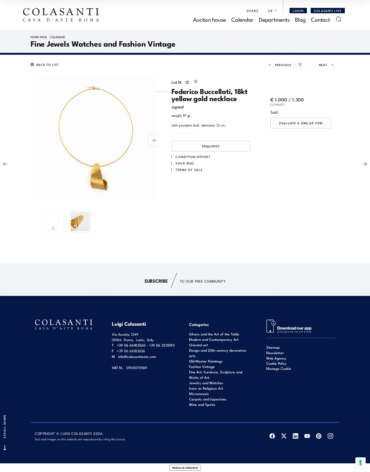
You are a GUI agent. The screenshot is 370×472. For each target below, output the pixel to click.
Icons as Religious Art (206, 388)
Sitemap (273, 347)
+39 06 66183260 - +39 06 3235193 (145, 345)
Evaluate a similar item (301, 123)
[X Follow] (284, 436)
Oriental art (198, 344)
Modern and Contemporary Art (214, 339)
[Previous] (5, 164)
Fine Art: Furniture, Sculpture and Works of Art (215, 374)
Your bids (185, 163)
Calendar (242, 19)
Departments (274, 19)
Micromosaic (199, 393)
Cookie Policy (276, 363)
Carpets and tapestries (207, 399)
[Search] (339, 19)
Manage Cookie (278, 368)
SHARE (252, 10)
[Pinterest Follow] (319, 436)
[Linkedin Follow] (295, 436)
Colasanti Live (328, 10)
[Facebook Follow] (272, 436)
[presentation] (34, 140)
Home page (39, 37)
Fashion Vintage (202, 366)
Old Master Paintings (206, 361)
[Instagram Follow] (330, 436)
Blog (300, 19)
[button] (270, 10)
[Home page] (61, 14)
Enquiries (211, 146)
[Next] (364, 164)
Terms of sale (189, 169)
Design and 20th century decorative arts (217, 353)
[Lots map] (289, 325)
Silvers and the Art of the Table (214, 334)
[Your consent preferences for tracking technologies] (360, 462)
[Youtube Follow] (307, 436)
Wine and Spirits (202, 404)
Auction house (209, 19)
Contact (320, 19)
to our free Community (185, 280)
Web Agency (276, 358)
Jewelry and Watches (206, 382)
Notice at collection (185, 467)
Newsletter (275, 352)
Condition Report (193, 156)
